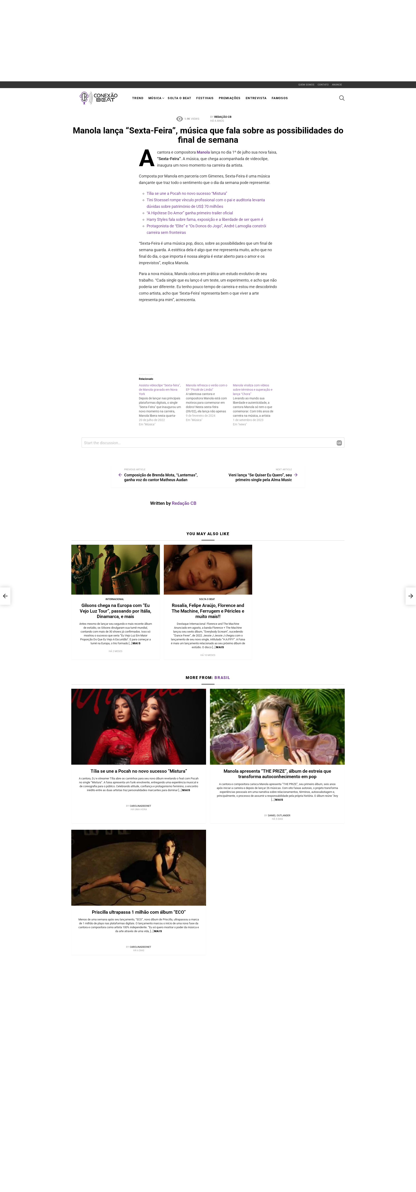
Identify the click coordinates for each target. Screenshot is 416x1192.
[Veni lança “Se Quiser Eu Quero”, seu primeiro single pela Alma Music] (411, 596)
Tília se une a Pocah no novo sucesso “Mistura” (187, 193)
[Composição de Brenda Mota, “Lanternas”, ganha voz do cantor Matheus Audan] (5, 596)
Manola (203, 152)
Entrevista (256, 98)
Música (154, 98)
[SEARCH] (341, 98)
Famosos (280, 98)
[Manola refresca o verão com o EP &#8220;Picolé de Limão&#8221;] (209, 402)
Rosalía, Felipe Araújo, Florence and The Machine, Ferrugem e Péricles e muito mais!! (208, 611)
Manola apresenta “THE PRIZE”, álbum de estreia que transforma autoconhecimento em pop (277, 774)
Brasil (222, 677)
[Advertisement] (79, 10)
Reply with (339, 443)
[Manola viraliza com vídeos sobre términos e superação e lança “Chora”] (256, 404)
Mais (137, 643)
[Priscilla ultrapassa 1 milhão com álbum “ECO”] (138, 868)
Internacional (115, 599)
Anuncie (337, 84)
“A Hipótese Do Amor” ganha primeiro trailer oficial (190, 213)
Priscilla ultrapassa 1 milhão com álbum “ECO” (139, 912)
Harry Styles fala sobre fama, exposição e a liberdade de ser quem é (205, 219)
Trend (137, 98)
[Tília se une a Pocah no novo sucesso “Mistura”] (138, 727)
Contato (323, 84)
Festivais (205, 98)
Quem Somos (306, 84)
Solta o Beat (179, 98)
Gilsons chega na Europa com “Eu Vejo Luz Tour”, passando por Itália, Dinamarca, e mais (115, 611)
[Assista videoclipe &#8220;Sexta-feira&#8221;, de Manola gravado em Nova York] (162, 404)
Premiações (230, 98)
